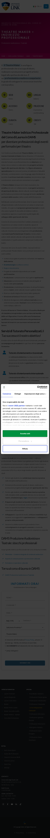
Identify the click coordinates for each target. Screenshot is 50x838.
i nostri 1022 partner (16, 406)
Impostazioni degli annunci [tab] (35, 394)
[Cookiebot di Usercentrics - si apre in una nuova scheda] (37, 387)
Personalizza (23, 441)
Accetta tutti (25, 433)
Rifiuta (25, 449)
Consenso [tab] (7, 394)
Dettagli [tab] (18, 394)
